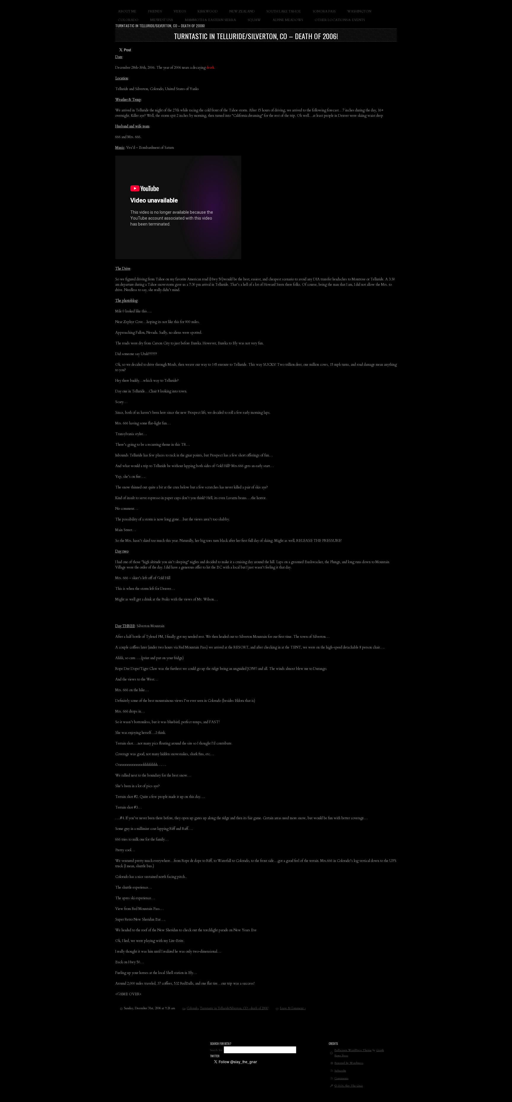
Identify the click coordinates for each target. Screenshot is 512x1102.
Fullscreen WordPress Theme (353, 1050)
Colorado (192, 1008)
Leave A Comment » (293, 1008)
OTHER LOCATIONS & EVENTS (340, 20)
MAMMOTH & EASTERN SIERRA (210, 20)
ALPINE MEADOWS (288, 20)
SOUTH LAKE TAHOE (283, 11)
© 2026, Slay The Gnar (349, 1085)
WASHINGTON (359, 11)
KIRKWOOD (207, 11)
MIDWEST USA (161, 20)
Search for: (216, 1050)
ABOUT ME (127, 11)
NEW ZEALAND (242, 11)
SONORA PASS (324, 11)
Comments (341, 1078)
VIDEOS (180, 11)
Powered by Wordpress (349, 1063)
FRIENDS (155, 11)
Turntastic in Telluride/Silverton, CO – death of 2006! (256, 36)
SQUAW (254, 20)
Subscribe (340, 1070)
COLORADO (128, 20)
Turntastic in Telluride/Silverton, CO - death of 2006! (234, 1008)
